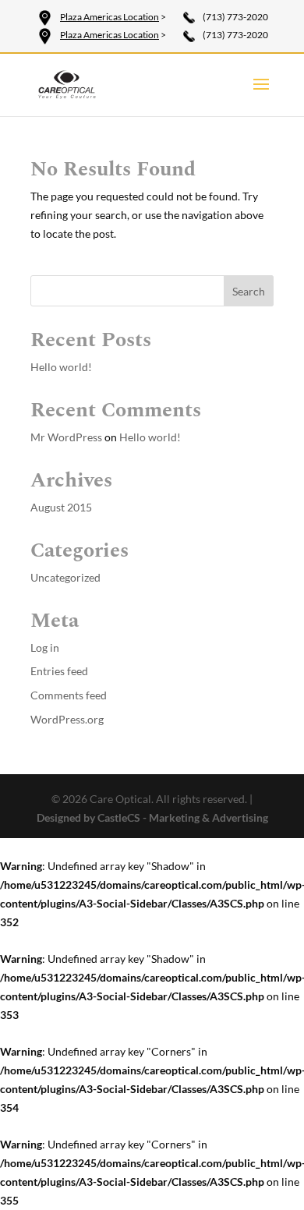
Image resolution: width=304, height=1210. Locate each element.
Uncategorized (65, 577)
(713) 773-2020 (235, 17)
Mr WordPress (66, 437)
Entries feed (59, 671)
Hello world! (61, 366)
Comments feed (68, 695)
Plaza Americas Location (109, 17)
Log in (44, 647)
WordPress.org (67, 719)
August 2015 (61, 507)
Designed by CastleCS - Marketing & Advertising (152, 817)
